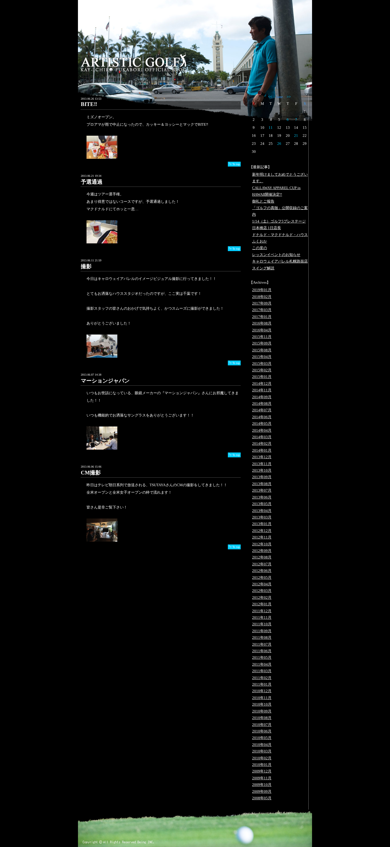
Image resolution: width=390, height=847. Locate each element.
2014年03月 (262, 437)
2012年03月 (262, 590)
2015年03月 (262, 363)
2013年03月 (262, 517)
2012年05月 (262, 577)
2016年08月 (262, 323)
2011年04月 (262, 664)
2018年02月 (262, 297)
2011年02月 (262, 678)
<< (270, 97)
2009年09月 (262, 791)
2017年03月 (262, 310)
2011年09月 (262, 631)
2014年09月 (262, 397)
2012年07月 (262, 564)
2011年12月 (262, 611)
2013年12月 (262, 457)
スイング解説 (263, 268)
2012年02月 (262, 597)
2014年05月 (262, 423)
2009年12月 (262, 771)
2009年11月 (262, 778)
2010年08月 (262, 718)
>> (289, 97)
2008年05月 (262, 798)
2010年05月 (262, 738)
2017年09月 (262, 303)
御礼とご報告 (263, 201)
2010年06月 (262, 731)
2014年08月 (262, 403)
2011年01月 (262, 684)
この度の (259, 248)
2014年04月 (262, 430)
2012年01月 (262, 604)
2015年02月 (262, 370)
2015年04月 (262, 357)
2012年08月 (262, 557)
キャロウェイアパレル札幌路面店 (280, 261)
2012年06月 (262, 570)
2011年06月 (262, 651)
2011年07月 (262, 644)
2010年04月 (262, 744)
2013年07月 (262, 490)
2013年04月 (262, 510)
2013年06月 (262, 497)
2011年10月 (262, 624)
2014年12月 (262, 383)
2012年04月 (262, 584)
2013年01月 (262, 524)
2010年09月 (262, 711)
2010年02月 (262, 758)
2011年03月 (262, 671)
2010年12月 (262, 691)
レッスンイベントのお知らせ (276, 255)
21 (296, 135)
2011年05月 (262, 657)
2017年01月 (262, 317)
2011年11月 (262, 617)
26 (279, 143)
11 (271, 127)
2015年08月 (262, 350)
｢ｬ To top (234, 164)
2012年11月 (262, 537)
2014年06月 (262, 417)
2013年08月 (262, 484)
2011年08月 (262, 637)
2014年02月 (262, 443)
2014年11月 (262, 390)
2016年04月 (262, 330)
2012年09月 (262, 550)
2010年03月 (262, 751)
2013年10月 (262, 470)
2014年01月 (262, 450)
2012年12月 (262, 530)
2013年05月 (262, 504)
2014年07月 (262, 410)
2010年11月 (262, 698)
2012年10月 (262, 544)
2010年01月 (262, 764)
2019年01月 (262, 290)
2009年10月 (262, 784)
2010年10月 (262, 704)
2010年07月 (262, 724)
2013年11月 (262, 464)
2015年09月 (262, 343)
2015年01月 (262, 377)
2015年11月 (262, 337)
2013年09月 (262, 477)
